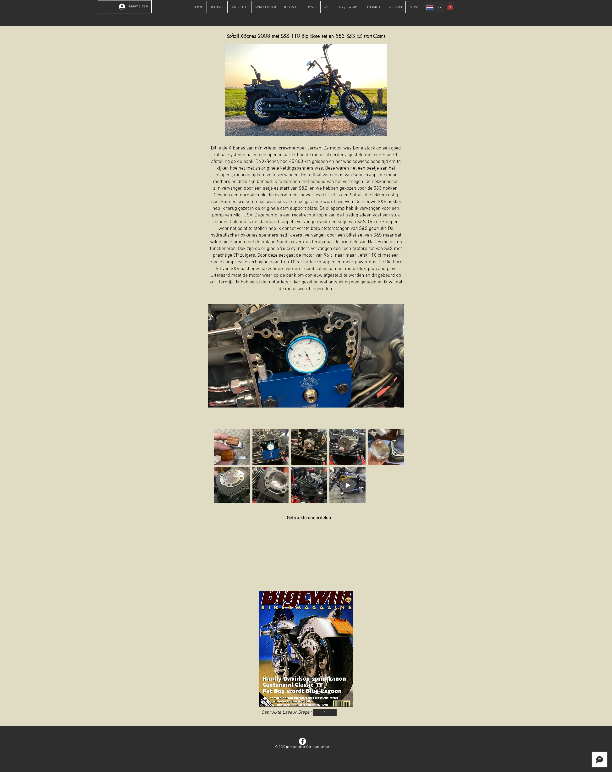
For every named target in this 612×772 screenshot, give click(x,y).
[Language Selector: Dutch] (433, 7)
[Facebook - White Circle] (302, 741)
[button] (450, 6)
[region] (306, 649)
